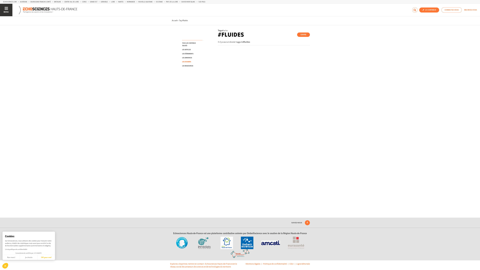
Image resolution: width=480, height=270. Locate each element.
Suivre (303, 34)
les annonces (187, 58)
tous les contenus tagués (189, 44)
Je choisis (28, 257)
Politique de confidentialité (275, 263)
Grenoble (104, 2)
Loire (113, 2)
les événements (187, 54)
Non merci (11, 257)
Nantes (121, 2)
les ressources (187, 66)
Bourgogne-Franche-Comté (40, 2)
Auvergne (23, 2)
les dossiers (186, 62)
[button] (5, 266)
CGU (292, 263)
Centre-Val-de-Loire (71, 2)
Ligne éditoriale (303, 263)
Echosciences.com (10, 2)
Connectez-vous (452, 10)
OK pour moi (46, 257)
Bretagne (57, 2)
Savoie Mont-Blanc (188, 2)
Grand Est (93, 2)
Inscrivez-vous (470, 10)
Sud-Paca (201, 2)
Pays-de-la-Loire (172, 2)
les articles (186, 50)
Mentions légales (253, 263)
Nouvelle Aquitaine (145, 2)
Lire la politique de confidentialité (16, 249)
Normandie (131, 2)
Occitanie (159, 2)
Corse (84, 2)
